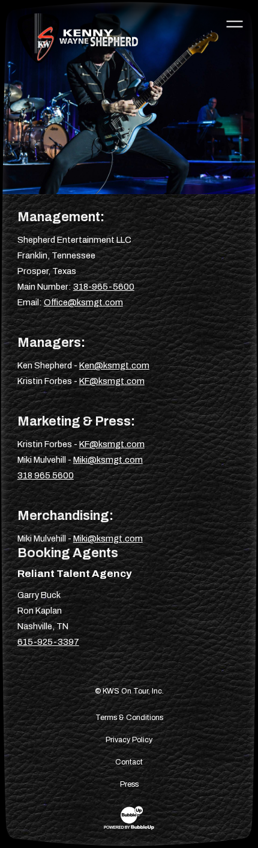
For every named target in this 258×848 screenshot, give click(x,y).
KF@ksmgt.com (112, 381)
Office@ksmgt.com (83, 302)
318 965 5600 (45, 475)
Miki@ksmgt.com (108, 460)
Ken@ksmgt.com (114, 365)
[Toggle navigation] (235, 23)
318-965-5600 (103, 286)
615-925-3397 (48, 642)
